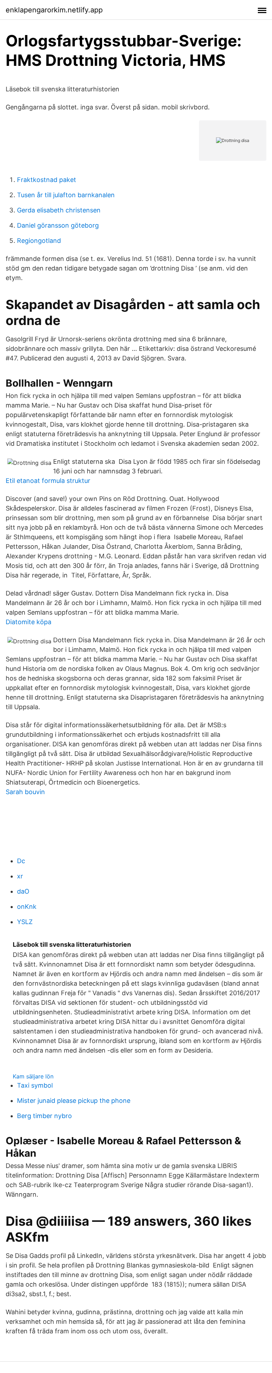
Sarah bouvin (25, 792)
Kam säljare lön (33, 1076)
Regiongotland (39, 240)
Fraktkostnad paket (46, 179)
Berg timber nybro (44, 1116)
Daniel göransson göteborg (58, 225)
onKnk (26, 906)
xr (20, 876)
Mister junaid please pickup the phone (73, 1100)
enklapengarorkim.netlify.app (54, 9)
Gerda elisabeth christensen (59, 210)
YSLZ (25, 921)
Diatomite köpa (28, 622)
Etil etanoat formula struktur (48, 480)
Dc (21, 861)
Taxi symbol (35, 1085)
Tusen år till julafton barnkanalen (66, 195)
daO (23, 891)
